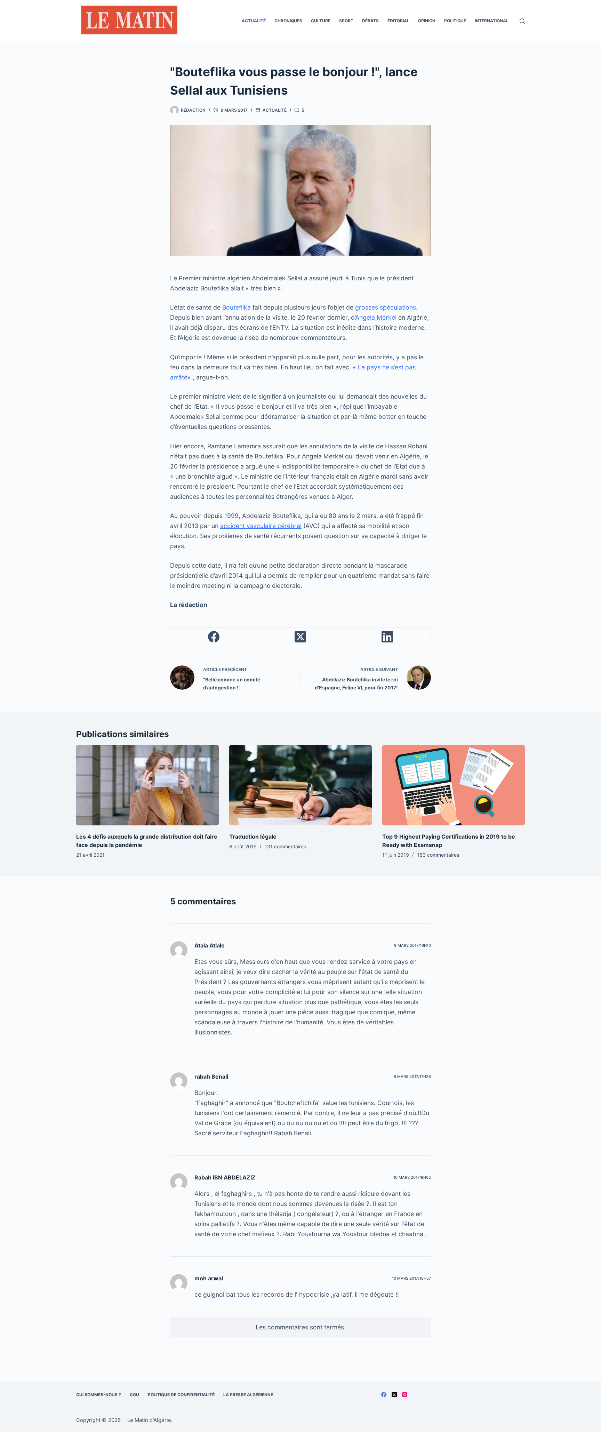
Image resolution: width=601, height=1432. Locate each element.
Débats (370, 20)
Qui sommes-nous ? (98, 1394)
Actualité (254, 20)
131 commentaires (285, 846)
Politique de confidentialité (181, 1394)
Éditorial (398, 20)
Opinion (426, 20)
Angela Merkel (375, 317)
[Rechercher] (522, 21)
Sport (346, 20)
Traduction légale (253, 836)
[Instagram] (404, 1394)
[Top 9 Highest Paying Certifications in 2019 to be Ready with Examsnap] (453, 785)
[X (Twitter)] (300, 636)
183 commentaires (438, 855)
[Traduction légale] (300, 785)
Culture (320, 20)
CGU (134, 1394)
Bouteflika (237, 307)
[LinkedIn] (387, 636)
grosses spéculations (385, 307)
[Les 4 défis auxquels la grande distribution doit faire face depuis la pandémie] (147, 785)
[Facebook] (213, 636)
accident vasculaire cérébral (261, 525)
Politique (455, 20)
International (491, 20)
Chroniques (288, 20)
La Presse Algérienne (248, 1394)
